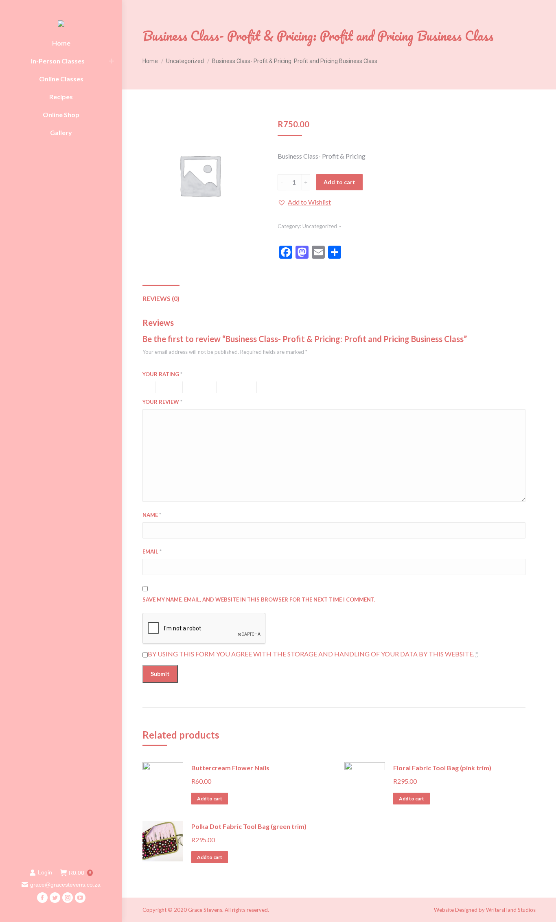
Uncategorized (319, 226)
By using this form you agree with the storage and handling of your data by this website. (313, 654)
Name (151, 515)
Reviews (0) (160, 298)
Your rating (162, 374)
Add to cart (339, 182)
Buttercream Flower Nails (230, 768)
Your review (162, 402)
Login (45, 872)
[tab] (160, 294)
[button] (304, 202)
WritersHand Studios (511, 910)
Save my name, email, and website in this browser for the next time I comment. (258, 599)
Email (152, 551)
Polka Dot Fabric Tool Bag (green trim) (248, 826)
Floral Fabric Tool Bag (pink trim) (442, 768)
